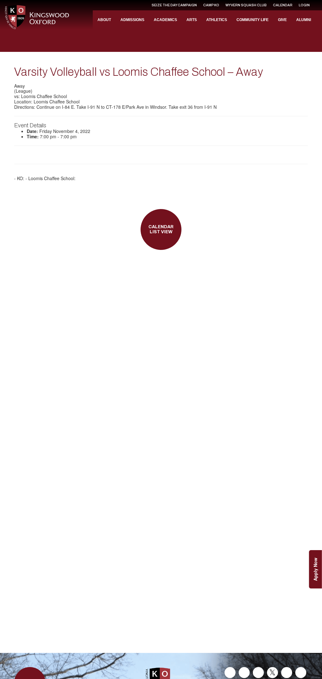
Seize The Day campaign (174, 5)
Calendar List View (161, 229)
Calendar (282, 5)
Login (304, 5)
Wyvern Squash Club (246, 5)
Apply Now (315, 569)
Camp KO (211, 5)
